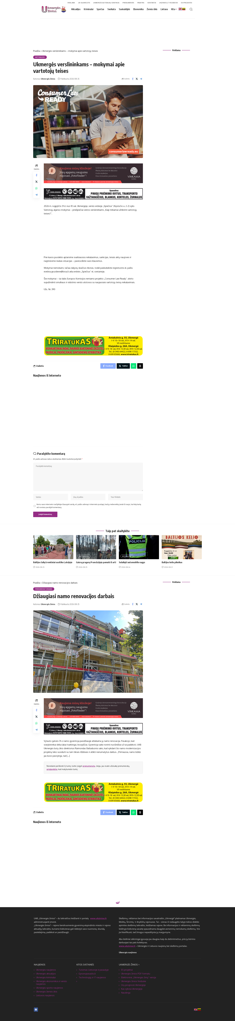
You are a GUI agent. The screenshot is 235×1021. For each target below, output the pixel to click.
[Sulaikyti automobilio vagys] (139, 547)
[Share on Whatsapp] (36, 188)
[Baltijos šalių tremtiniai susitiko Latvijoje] (53, 547)
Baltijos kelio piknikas (172, 562)
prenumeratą (89, 766)
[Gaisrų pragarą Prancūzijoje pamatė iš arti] (96, 547)
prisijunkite (52, 769)
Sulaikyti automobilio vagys (132, 562)
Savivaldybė (40, 908)
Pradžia (36, 51)
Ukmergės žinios (48, 78)
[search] (191, 9)
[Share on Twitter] (137, 79)
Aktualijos (40, 57)
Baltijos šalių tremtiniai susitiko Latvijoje (52, 562)
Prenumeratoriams (43, 589)
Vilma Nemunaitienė (50, 930)
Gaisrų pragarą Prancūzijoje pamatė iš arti (96, 562)
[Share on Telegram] (141, 79)
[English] (180, 8)
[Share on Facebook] (132, 79)
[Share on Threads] (140, 366)
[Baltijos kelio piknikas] (182, 547)
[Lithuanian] (184, 8)
